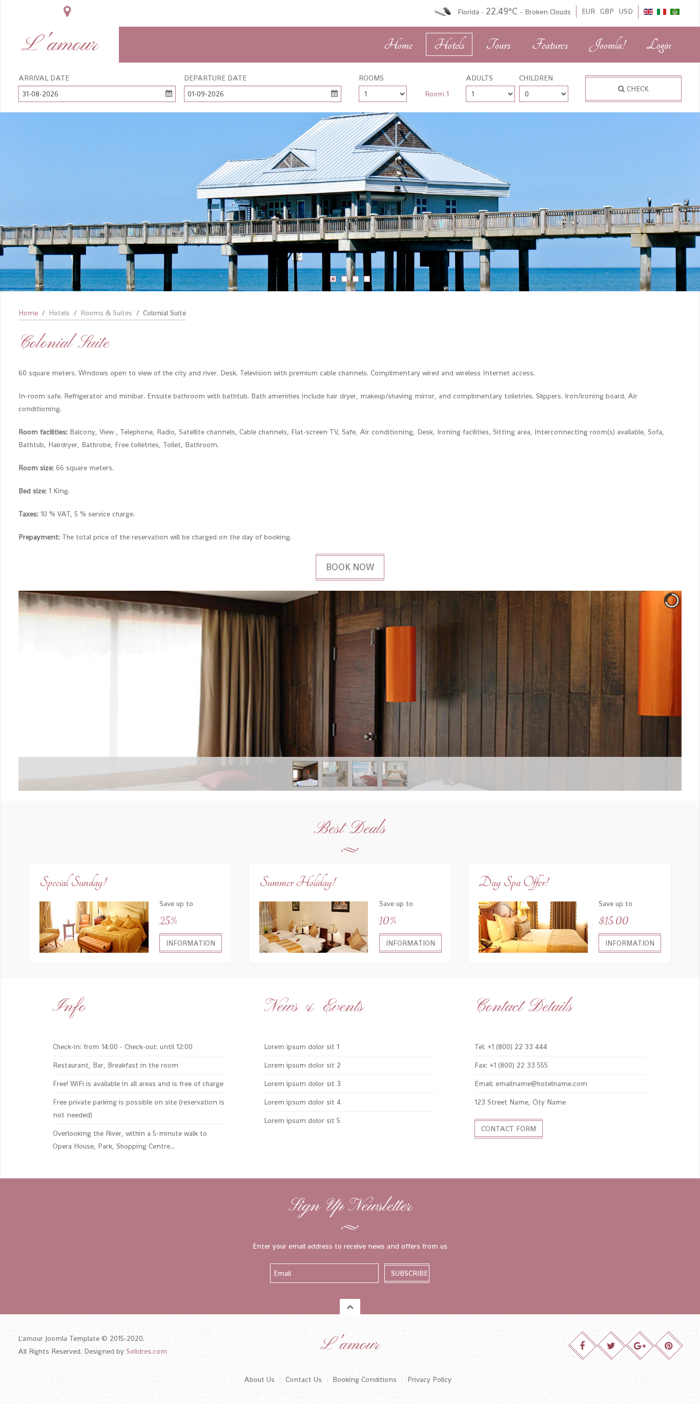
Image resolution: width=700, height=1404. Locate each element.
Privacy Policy (429, 1379)
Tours (498, 45)
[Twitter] (611, 1345)
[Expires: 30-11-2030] (94, 926)
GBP (607, 11)
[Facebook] (583, 1345)
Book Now (350, 567)
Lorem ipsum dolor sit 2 (302, 1065)
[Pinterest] (669, 1345)
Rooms (371, 78)
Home (398, 45)
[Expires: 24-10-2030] (313, 926)
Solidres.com (146, 1351)
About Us (259, 1379)
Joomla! (607, 45)
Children (536, 78)
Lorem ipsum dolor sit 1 (301, 1046)
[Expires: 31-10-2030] (533, 926)
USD (626, 11)
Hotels (449, 45)
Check (637, 88)
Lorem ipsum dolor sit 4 (302, 1102)
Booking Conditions (365, 1379)
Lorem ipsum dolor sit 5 (302, 1120)
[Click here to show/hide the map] (67, 11)
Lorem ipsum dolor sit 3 (302, 1083)
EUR (588, 11)
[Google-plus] (640, 1345)
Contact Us (303, 1379)
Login (658, 45)
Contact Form (508, 1128)
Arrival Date (43, 78)
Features (550, 45)
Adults (479, 78)
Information (190, 943)
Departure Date (215, 78)
